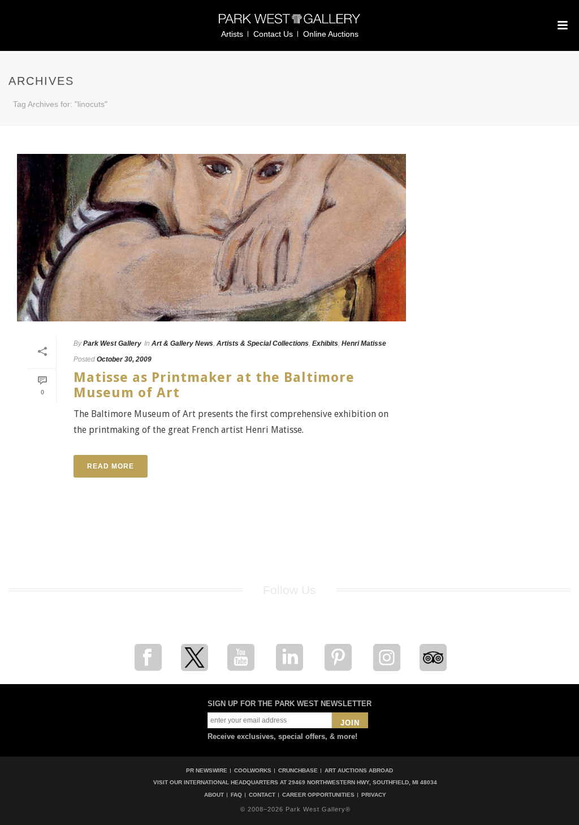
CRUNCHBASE (298, 770)
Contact (262, 795)
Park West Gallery (112, 343)
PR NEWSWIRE (206, 770)
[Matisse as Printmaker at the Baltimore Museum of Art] (211, 237)
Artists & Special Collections (263, 343)
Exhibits (325, 343)
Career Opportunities (318, 795)
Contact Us (273, 33)
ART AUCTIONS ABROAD (359, 770)
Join (350, 723)
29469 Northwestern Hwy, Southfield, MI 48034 (362, 782)
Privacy (373, 795)
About (214, 795)
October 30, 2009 (124, 359)
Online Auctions (330, 33)
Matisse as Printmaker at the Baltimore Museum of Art (214, 385)
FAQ (236, 795)
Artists (232, 33)
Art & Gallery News (182, 343)
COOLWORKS (252, 770)
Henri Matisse (364, 343)
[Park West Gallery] (289, 23)
